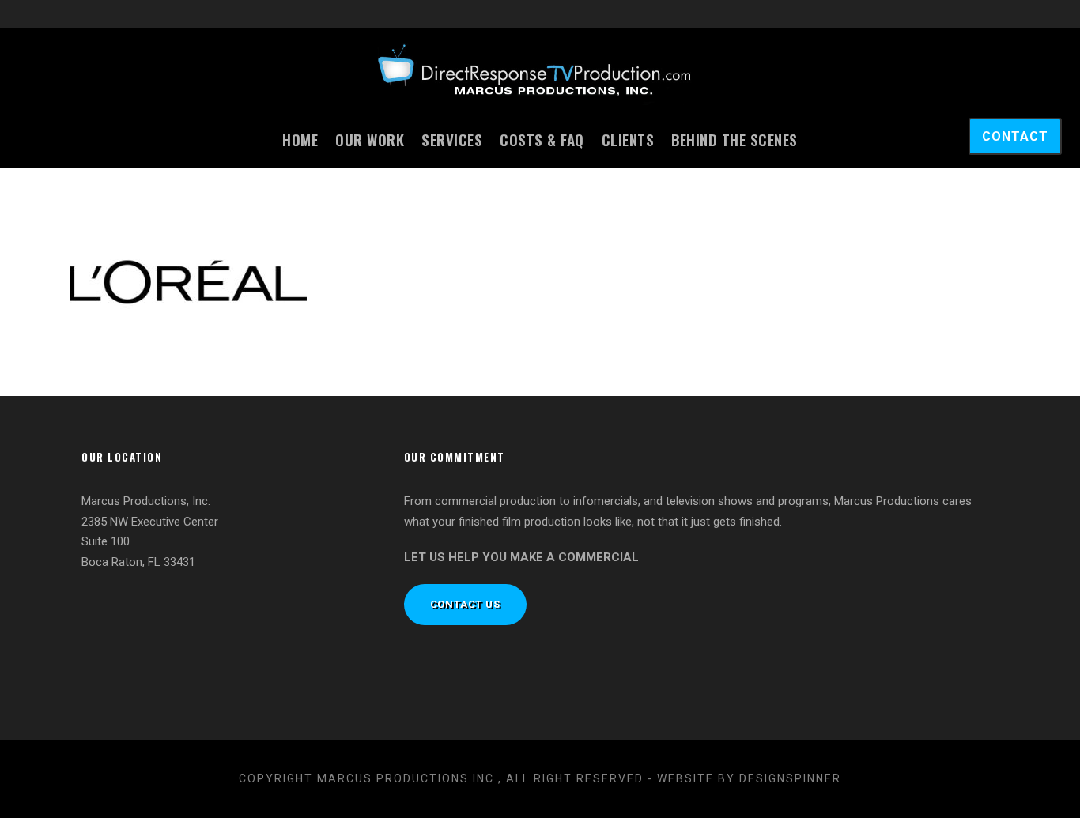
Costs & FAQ (542, 139)
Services (451, 139)
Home (300, 139)
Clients (628, 139)
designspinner (790, 778)
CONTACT (1015, 136)
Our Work (369, 139)
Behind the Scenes (734, 139)
